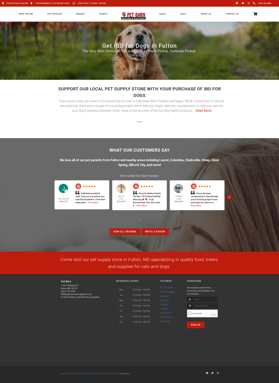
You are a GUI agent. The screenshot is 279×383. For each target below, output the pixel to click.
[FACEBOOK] (237, 3)
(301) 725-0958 (68, 291)
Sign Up (196, 325)
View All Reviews (124, 231)
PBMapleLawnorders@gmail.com (76, 294)
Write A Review (155, 231)
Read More (204, 110)
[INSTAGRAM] (249, 3)
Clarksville (192, 160)
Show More (93, 202)
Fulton (115, 160)
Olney (206, 160)
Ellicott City (137, 165)
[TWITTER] (243, 3)
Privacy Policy (83, 373)
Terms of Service (99, 373)
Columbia (177, 160)
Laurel (163, 160)
